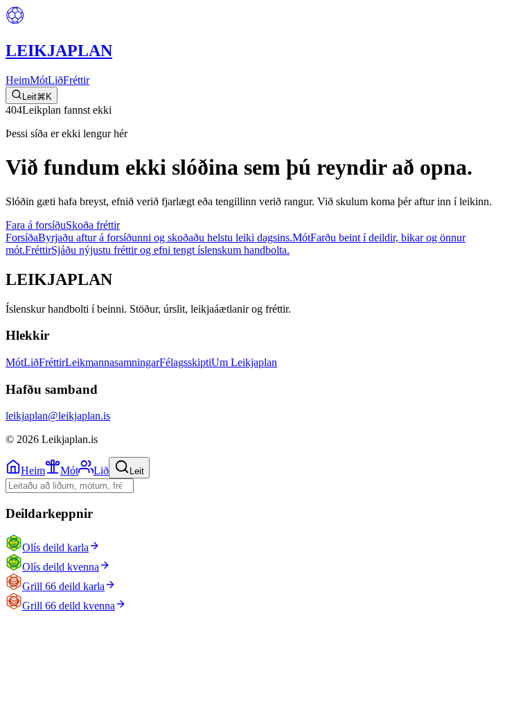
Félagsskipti (185, 362)
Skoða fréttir (93, 225)
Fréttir (76, 80)
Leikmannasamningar (112, 362)
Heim (18, 80)
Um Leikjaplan (244, 362)
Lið (55, 80)
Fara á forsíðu (36, 225)
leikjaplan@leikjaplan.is (58, 416)
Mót (39, 80)
